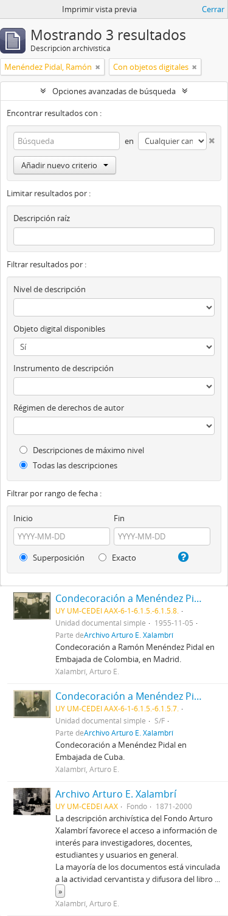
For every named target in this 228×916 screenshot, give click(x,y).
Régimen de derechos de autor (68, 407)
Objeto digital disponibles (59, 328)
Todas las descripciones (74, 465)
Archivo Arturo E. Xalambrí (128, 635)
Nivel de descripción (49, 289)
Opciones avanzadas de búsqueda (114, 91)
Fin (119, 518)
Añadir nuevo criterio (59, 165)
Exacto (123, 557)
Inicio (23, 518)
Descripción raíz (41, 218)
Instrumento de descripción (63, 368)
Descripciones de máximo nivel (87, 450)
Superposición (58, 557)
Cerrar (213, 9)
